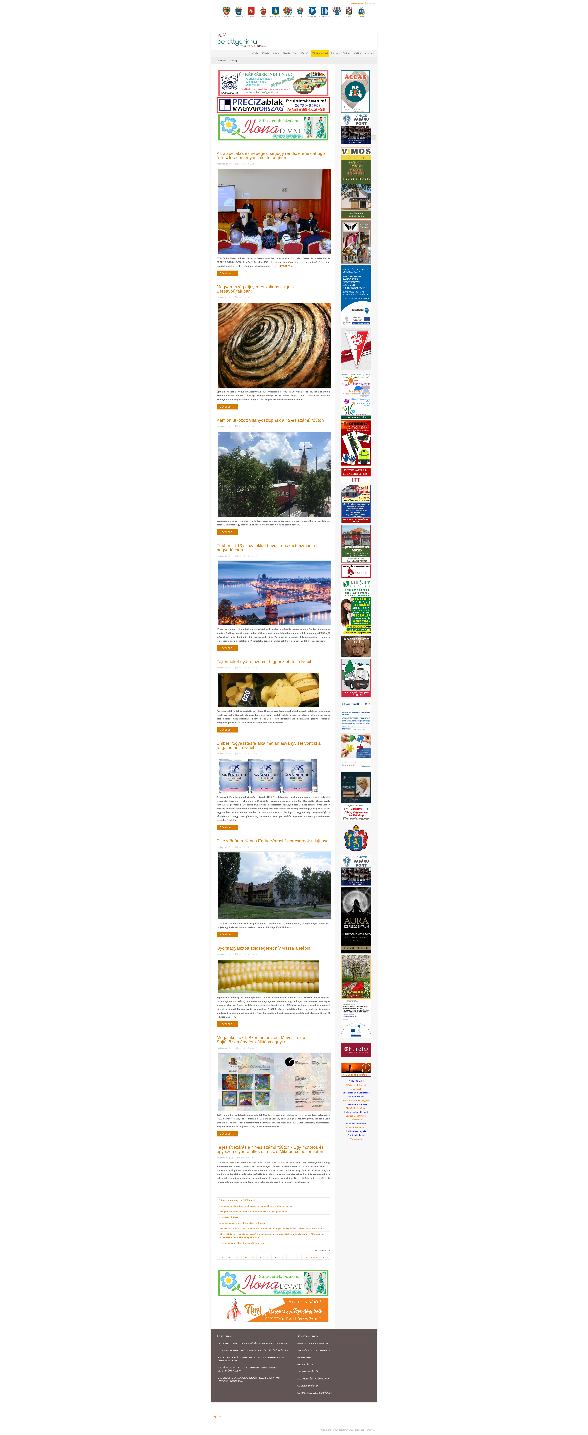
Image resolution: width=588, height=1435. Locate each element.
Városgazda (356, 1139)
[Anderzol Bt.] (273, 82)
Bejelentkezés (357, 3)
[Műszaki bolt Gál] (356, 504)
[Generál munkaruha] (356, 443)
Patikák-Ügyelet (356, 1081)
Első (221, 1257)
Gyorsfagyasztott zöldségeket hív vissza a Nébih (263, 948)
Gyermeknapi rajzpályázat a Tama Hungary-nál (241, 1243)
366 (260, 1257)
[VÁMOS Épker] (356, 182)
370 (290, 1257)
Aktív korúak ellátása (356, 1127)
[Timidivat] (273, 1309)
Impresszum (304, 1357)
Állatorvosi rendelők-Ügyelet (356, 1100)
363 (237, 1257)
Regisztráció (370, 3)
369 (283, 1257)
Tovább (314, 1257)
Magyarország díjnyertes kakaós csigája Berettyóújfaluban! (255, 288)
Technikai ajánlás (307, 1371)
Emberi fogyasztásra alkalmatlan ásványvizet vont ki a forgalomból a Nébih (269, 745)
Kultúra (276, 53)
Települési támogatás (356, 1123)
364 (245, 1257)
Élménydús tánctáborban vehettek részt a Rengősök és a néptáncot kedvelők (256, 1206)
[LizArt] (356, 606)
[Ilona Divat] (273, 127)
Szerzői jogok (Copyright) (313, 1350)
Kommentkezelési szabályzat (314, 1393)
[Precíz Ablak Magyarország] (273, 105)
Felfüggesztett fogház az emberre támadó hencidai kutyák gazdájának (253, 1211)
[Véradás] (356, 571)
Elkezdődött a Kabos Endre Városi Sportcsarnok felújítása (273, 841)
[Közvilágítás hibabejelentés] (356, 475)
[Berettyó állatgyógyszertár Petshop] (356, 812)
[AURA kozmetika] (356, 920)
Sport (295, 53)
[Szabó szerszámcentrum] (356, 543)
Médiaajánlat (305, 1364)
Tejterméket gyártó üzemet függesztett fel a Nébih (265, 661)
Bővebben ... (227, 273)
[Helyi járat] (356, 677)
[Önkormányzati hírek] (356, 838)
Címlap (255, 53)
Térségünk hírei (320, 53)
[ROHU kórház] (356, 734)
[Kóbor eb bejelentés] (356, 646)
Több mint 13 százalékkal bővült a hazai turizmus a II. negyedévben (268, 547)
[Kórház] (356, 1019)
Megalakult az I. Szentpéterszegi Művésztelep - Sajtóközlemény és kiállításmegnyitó (262, 1039)
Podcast (347, 53)
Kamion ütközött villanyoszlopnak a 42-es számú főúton (270, 420)
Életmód (305, 53)
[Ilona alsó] (273, 1283)
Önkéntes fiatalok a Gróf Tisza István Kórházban (242, 1223)
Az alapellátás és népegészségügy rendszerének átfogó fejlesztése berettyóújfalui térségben (271, 155)
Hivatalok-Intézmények (356, 1104)
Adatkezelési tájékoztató (313, 1378)
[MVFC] (356, 349)
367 (268, 1257)
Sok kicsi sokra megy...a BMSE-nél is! (237, 1200)
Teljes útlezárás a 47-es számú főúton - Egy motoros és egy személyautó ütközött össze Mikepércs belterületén (270, 1149)
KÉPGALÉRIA (286, 266)
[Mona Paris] (356, 242)
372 (305, 1257)
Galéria (357, 53)
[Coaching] (356, 395)
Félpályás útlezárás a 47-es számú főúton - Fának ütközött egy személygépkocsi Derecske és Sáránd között (271, 1228)
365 (252, 1257)
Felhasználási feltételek (312, 1343)
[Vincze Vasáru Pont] (356, 870)
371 (298, 1257)
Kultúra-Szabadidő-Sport (356, 1112)
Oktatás (286, 53)
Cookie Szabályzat (308, 1386)
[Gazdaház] (356, 976)
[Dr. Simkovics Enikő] (356, 787)
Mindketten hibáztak (228, 1217)
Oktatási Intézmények (356, 1108)
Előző (229, 1257)
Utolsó (325, 1257)
